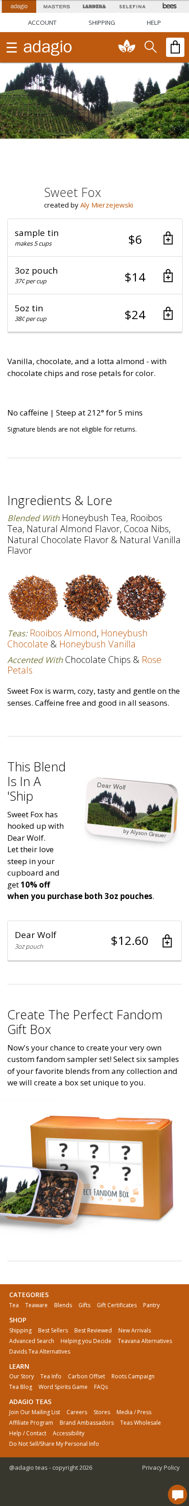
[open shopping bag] (175, 47)
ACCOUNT (42, 22)
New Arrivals (134, 1330)
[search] (150, 47)
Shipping (20, 1330)
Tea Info (50, 1376)
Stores (102, 1412)
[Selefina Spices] (132, 6)
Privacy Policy (161, 1467)
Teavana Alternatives (145, 1341)
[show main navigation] (11, 47)
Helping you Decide (86, 1341)
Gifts (84, 1305)
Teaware (36, 1305)
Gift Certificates (117, 1305)
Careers (77, 1412)
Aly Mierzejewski (106, 204)
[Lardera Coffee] (94, 6)
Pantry (151, 1305)
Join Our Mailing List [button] (34, 1412)
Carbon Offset (86, 1376)
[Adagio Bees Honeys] (170, 6)
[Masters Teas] (56, 6)
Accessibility (68, 1433)
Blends (63, 1305)
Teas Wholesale (140, 1423)
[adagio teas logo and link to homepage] (48, 47)
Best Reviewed (93, 1330)
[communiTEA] (127, 47)
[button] (95, 238)
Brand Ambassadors (87, 1423)
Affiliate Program (31, 1423)
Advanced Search (31, 1341)
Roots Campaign (133, 1376)
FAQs (101, 1387)
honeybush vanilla (97, 644)
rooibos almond (63, 633)
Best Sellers (53, 1330)
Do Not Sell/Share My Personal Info (54, 1444)
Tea (14, 1305)
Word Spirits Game (63, 1387)
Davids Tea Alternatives (39, 1352)
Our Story (21, 1376)
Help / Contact (27, 1433)
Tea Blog (20, 1387)
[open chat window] (177, 1494)
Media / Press (134, 1412)
